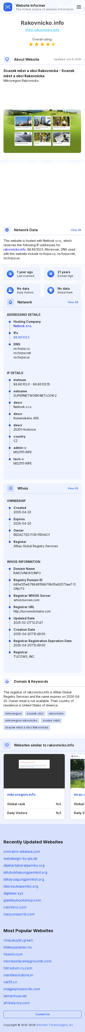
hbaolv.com (13, 954)
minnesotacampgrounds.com (27, 961)
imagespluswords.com (21, 989)
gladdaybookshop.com (22, 900)
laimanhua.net (15, 996)
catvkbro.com (14, 907)
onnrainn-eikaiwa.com (21, 851)
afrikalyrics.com (16, 1003)
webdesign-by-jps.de (20, 858)
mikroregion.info (21, 794)
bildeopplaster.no (17, 947)
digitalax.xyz (13, 893)
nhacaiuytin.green (18, 940)
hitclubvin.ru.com (17, 968)
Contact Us (43, 1014)
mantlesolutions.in (18, 975)
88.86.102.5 (22, 337)
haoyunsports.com (19, 914)
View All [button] (76, 230)
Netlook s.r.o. (23, 326)
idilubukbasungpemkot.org (25, 872)
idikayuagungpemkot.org (23, 879)
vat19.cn (10, 982)
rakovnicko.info (14, 249)
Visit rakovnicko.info (42, 30)
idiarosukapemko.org (20, 886)
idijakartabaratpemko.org (23, 865)
